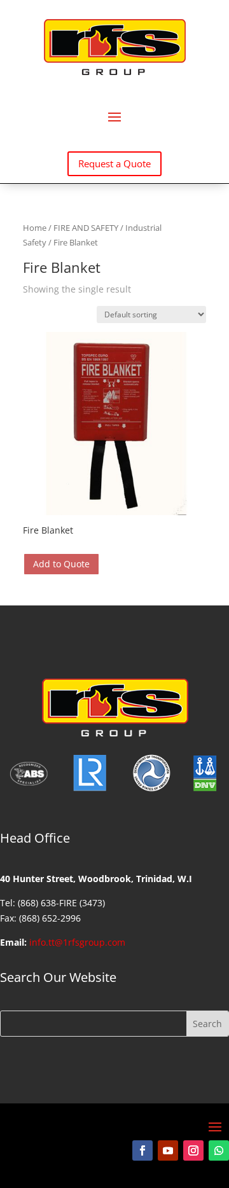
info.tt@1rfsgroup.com (77, 942)
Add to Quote (61, 564)
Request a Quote (114, 163)
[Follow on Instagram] (193, 1150)
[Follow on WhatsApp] (219, 1150)
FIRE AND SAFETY (85, 227)
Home (34, 227)
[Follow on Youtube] (168, 1150)
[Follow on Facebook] (142, 1150)
